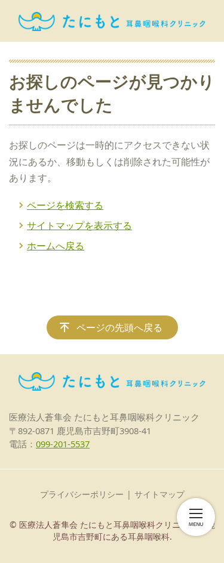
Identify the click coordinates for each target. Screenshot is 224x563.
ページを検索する (65, 205)
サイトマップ (159, 494)
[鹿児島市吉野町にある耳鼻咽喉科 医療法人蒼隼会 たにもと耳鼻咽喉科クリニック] (112, 21)
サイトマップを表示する (79, 225)
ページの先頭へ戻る (119, 327)
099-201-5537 (63, 444)
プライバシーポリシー (82, 494)
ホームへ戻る (55, 245)
